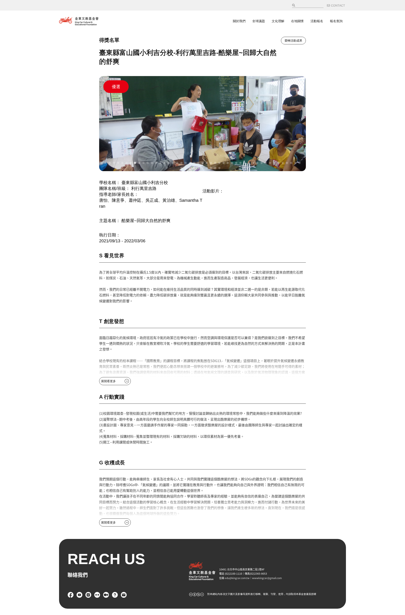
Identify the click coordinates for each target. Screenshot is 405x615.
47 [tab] (295, 163)
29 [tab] (219, 163)
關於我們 (239, 21)
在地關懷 (297, 21)
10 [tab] (139, 163)
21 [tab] (186, 163)
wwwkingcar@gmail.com (267, 578)
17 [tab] (169, 163)
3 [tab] (110, 163)
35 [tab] (245, 163)
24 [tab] (198, 163)
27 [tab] (211, 163)
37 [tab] (253, 163)
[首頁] (79, 21)
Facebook (71, 595)
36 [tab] (249, 163)
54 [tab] (202, 168)
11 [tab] (143, 163)
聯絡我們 (124, 595)
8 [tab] (131, 163)
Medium (106, 595)
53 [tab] (198, 168)
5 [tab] (118, 163)
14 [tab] (156, 163)
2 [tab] (105, 163)
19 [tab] (177, 163)
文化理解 (278, 21)
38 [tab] (257, 163)
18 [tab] (173, 163)
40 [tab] (266, 163)
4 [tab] (114, 163)
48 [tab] (299, 163)
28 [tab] (215, 163)
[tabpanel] (202, 123)
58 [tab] (219, 168)
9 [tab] (135, 163)
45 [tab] (287, 163)
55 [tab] (207, 168)
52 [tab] (194, 168)
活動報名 (316, 21)
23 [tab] (194, 163)
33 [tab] (236, 163)
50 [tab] (186, 168)
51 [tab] (190, 168)
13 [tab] (152, 163)
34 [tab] (240, 163)
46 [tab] (291, 163)
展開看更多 (108, 381)
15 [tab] (160, 163)
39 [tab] (261, 163)
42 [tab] (274, 163)
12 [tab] (148, 163)
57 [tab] (215, 168)
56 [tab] (211, 168)
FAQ (115, 595)
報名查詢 (336, 21)
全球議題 (258, 21)
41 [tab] (270, 163)
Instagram (88, 595)
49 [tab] (181, 168)
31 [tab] (228, 163)
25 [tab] (202, 163)
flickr (97, 595)
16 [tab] (164, 163)
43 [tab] (278, 163)
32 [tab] (232, 163)
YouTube (79, 595)
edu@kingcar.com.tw (237, 578)
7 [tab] (126, 163)
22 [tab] (190, 163)
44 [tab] (283, 163)
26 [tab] (207, 163)
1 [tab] (101, 163)
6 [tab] (122, 163)
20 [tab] (181, 163)
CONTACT (338, 5)
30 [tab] (223, 163)
